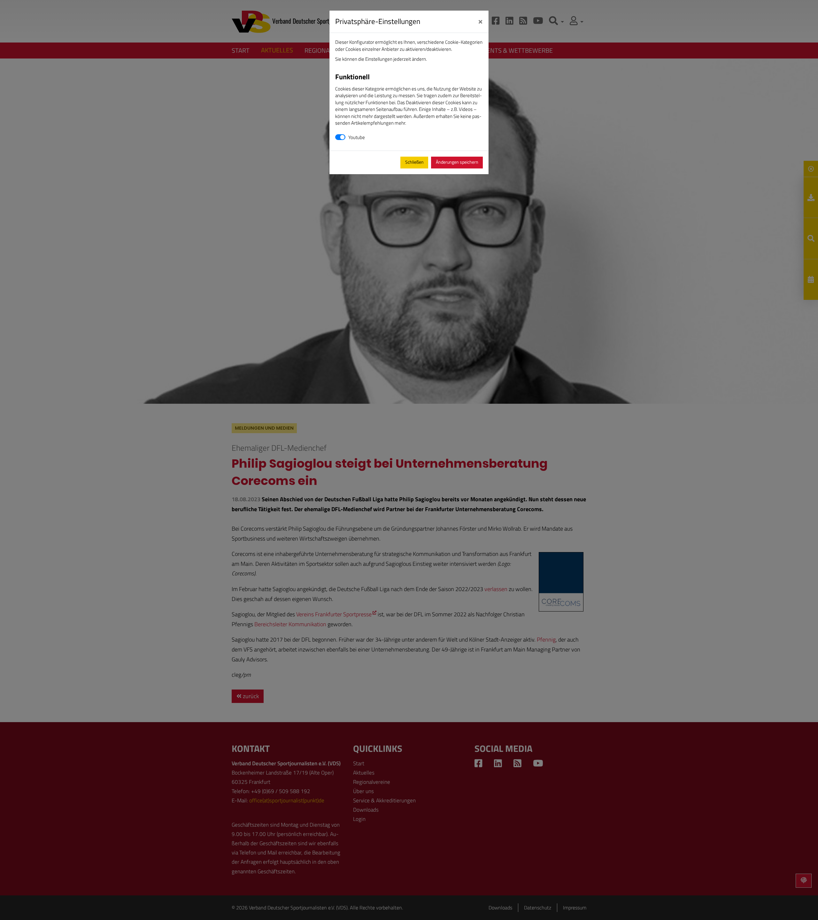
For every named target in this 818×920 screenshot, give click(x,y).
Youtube (356, 137)
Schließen (414, 162)
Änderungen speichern (457, 162)
